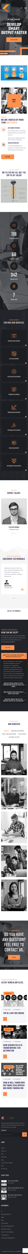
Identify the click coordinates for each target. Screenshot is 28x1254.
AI (1, 1211)
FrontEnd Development (14, 412)
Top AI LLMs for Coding (13, 1013)
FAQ (2, 1154)
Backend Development (14, 341)
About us (3, 1151)
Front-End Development (9, 734)
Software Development (14, 430)
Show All (6, 731)
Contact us (4, 1168)
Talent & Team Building (7, 1232)
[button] (13, 533)
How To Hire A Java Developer (15, 1195)
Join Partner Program (7, 1163)
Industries (4, 1157)
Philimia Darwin (14, 527)
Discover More (14, 40)
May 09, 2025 (8, 993)
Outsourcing (4, 1223)
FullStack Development (14, 377)
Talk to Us (7, 648)
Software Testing (14, 737)
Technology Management (8, 1238)
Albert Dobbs (7, 1010)
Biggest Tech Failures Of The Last (16, 1188)
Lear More (7, 157)
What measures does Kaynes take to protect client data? (13, 693)
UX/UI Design (22, 734)
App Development (14, 359)
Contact (14, 958)
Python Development (14, 394)
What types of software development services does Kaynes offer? (13, 656)
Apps (2, 1217)
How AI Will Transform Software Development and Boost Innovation (14, 1085)
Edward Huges (7, 1042)
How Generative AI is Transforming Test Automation (12, 1048)
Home (2, 1148)
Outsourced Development (14, 466)
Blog (2, 1160)
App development (6, 1214)
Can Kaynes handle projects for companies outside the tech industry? (13, 700)
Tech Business (5, 1235)
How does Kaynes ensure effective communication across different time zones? (13, 685)
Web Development (14, 448)
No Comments (17, 1010)
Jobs (2, 1166)
